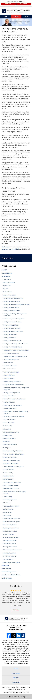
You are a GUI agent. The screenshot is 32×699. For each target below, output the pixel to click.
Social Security (6, 569)
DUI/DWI (4, 270)
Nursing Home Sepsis (9, 337)
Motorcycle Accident (9, 282)
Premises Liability (8, 473)
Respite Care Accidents (10, 366)
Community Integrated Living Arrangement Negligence (16, 388)
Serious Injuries (7, 512)
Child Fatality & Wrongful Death (12, 482)
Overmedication (8, 363)
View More (16, 610)
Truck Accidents (7, 292)
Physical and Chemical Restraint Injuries (15, 356)
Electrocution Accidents (10, 531)
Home (5, 16)
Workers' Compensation (9, 572)
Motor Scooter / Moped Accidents (13, 451)
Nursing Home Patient (10, 334)
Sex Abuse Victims (8, 479)
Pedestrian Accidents (9, 438)
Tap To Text (23, 3)
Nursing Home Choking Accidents (13, 298)
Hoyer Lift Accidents (9, 419)
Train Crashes (7, 515)
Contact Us (7, 258)
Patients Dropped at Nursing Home (13, 319)
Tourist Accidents (8, 559)
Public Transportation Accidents (12, 550)
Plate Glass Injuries (8, 476)
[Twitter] (13, 635)
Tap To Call (8, 3)
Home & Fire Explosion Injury (11, 460)
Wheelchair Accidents (9, 369)
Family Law (5, 565)
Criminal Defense (7, 273)
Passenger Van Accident (10, 547)
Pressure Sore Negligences (11, 359)
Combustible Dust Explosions (11, 518)
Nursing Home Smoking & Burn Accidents (15, 344)
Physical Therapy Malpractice (12, 381)
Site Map (16, 677)
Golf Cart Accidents (8, 470)
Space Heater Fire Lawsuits (11, 463)
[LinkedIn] (18, 635)
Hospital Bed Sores (9, 402)
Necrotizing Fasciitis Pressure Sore (13, 416)
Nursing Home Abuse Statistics (12, 322)
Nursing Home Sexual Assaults (12, 341)
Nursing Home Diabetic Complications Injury (16, 304)
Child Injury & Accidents (10, 445)
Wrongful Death (7, 435)
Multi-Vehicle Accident (9, 543)
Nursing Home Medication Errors (13, 331)
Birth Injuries (6, 441)
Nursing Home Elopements (11, 307)
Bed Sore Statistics (8, 378)
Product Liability (7, 426)
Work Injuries (7, 448)
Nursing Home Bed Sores (10, 325)
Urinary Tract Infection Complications (14, 399)
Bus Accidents (7, 429)
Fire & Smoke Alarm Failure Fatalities (13, 454)
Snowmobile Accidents (9, 553)
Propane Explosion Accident (11, 506)
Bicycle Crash (7, 285)
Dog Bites (5, 289)
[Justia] (23, 635)
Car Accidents (7, 279)
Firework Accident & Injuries (11, 488)
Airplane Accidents (8, 534)
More (26, 16)
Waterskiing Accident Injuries (11, 562)
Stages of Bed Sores (9, 375)
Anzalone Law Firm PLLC (10, 249)
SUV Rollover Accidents (9, 556)
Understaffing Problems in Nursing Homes (15, 350)
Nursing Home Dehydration (11, 301)
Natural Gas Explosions (9, 525)
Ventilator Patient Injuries (10, 372)
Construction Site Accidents (11, 432)
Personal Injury (6, 276)
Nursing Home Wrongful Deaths (12, 347)
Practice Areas (9, 266)
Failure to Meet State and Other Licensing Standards (15, 412)
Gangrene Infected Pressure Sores (13, 384)
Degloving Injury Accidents (10, 528)
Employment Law (7, 578)
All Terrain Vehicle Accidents (11, 537)
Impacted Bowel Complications (12, 405)
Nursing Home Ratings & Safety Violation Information (15, 315)
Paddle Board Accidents (10, 540)
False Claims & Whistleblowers (11, 575)
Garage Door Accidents (9, 457)
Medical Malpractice (9, 423)
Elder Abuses (6, 503)
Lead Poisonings (7, 497)
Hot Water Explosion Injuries (11, 522)
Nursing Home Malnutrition (11, 311)
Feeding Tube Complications (11, 393)
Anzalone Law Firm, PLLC (21, 692)
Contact (16, 16)
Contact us (5, 247)
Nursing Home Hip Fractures (11, 328)
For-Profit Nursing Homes (11, 353)
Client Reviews (16, 586)
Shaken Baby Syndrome (10, 500)
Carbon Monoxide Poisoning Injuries (13, 466)
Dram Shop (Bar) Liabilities (10, 485)
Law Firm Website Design (15, 697)
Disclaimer (16, 673)
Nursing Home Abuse (9, 295)
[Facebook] (9, 635)
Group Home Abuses (9, 396)
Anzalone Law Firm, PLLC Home (16, 11)
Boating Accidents (8, 509)
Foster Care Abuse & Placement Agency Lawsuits (14, 492)
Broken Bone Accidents (10, 408)
